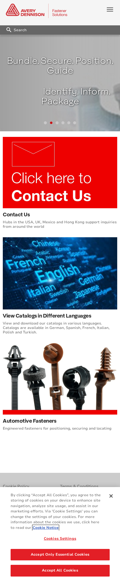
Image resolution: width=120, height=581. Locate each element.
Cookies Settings (60, 538)
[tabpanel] (60, 83)
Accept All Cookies (60, 570)
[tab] (45, 122)
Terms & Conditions (79, 486)
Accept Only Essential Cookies (60, 554)
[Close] (111, 496)
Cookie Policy (16, 486)
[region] (60, 534)
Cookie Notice (46, 527)
